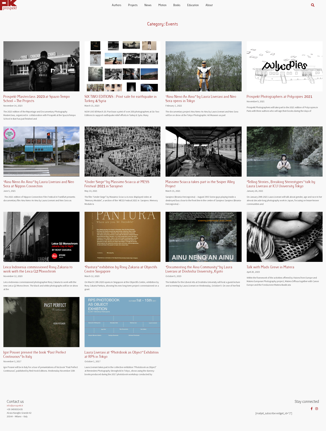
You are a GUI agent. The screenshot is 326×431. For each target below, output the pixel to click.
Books (177, 5)
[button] (312, 5)
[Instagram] (316, 408)
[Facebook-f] (311, 408)
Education (193, 5)
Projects (133, 5)
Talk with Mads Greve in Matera (271, 267)
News (148, 5)
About (209, 5)
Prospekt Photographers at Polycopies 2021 (279, 97)
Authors (117, 5)
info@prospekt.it (15, 405)
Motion (163, 5)
